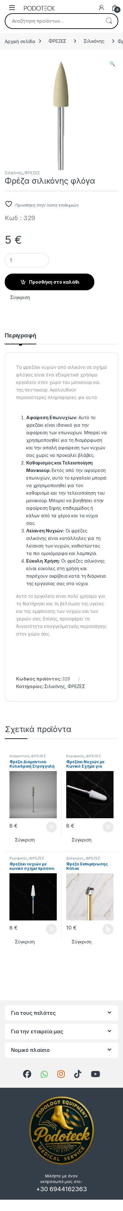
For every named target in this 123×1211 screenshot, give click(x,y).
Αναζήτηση (109, 21)
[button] (112, 64)
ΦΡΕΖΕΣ (57, 41)
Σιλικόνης (94, 41)
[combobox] (52, 21)
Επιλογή (105, 929)
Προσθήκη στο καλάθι (54, 282)
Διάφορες (75, 858)
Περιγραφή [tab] (20, 336)
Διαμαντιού (19, 756)
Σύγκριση (20, 297)
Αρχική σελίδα (20, 41)
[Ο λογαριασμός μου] (101, 7)
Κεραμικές (75, 756)
